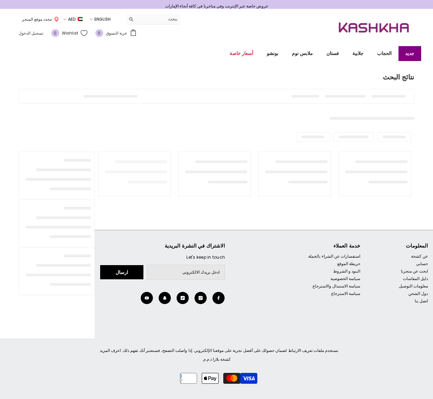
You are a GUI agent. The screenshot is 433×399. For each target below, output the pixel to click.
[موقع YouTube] (146, 298)
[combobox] (159, 19)
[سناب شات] (164, 298)
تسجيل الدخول (31, 33)
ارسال (122, 272)
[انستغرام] (200, 298)
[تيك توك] (182, 298)
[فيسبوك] (218, 298)
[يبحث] (154, 19)
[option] (216, 6)
